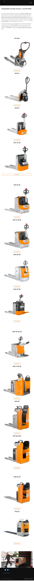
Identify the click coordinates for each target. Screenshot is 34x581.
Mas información (17, 433)
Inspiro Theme (26, 578)
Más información (17, 70)
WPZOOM (31, 578)
